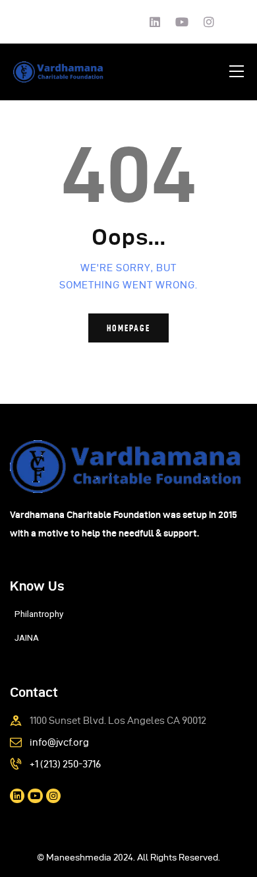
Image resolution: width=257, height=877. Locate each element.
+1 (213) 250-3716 (65, 764)
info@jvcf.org (59, 742)
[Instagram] (209, 22)
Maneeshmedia (78, 857)
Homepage (128, 328)
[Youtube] (182, 22)
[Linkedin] (155, 22)
